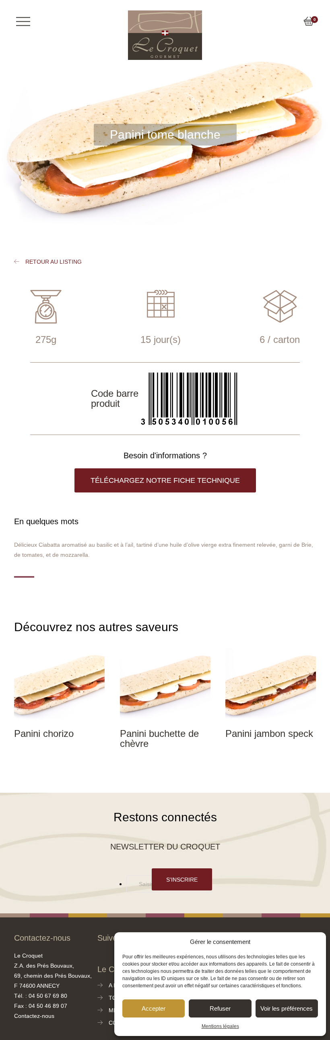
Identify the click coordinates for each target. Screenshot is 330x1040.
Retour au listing (52, 262)
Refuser (219, 1009)
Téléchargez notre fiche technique (165, 480)
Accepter (153, 1009)
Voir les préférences (286, 1009)
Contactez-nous (34, 1016)
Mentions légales (220, 1026)
